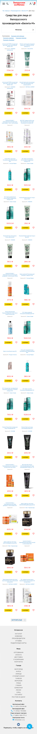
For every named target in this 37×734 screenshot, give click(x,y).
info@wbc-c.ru (19, 719)
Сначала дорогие (21, 38)
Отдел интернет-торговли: (19, 713)
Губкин (18, 685)
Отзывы (18, 640)
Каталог (18, 633)
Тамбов (18, 678)
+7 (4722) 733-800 (19, 711)
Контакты (18, 661)
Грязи (18, 683)
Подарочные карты (18, 643)
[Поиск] (7, 4)
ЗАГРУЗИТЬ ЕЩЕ (17, 620)
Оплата (18, 655)
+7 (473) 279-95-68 (19, 706)
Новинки (18, 636)
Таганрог (18, 694)
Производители (18, 638)
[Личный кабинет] (30, 4)
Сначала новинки (8, 38)
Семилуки (18, 687)
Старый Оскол (19, 676)
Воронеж (18, 680)
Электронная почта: (18, 717)
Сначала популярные (17, 36)
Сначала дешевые (8, 40)
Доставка (18, 657)
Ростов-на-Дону (18, 697)
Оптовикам (18, 652)
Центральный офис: (18, 704)
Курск (18, 671)
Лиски (18, 690)
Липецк (19, 673)
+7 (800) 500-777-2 (19, 715)
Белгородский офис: (18, 708)
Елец (18, 692)
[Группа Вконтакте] (18, 725)
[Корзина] (33, 4)
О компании (18, 659)
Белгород (19, 669)
